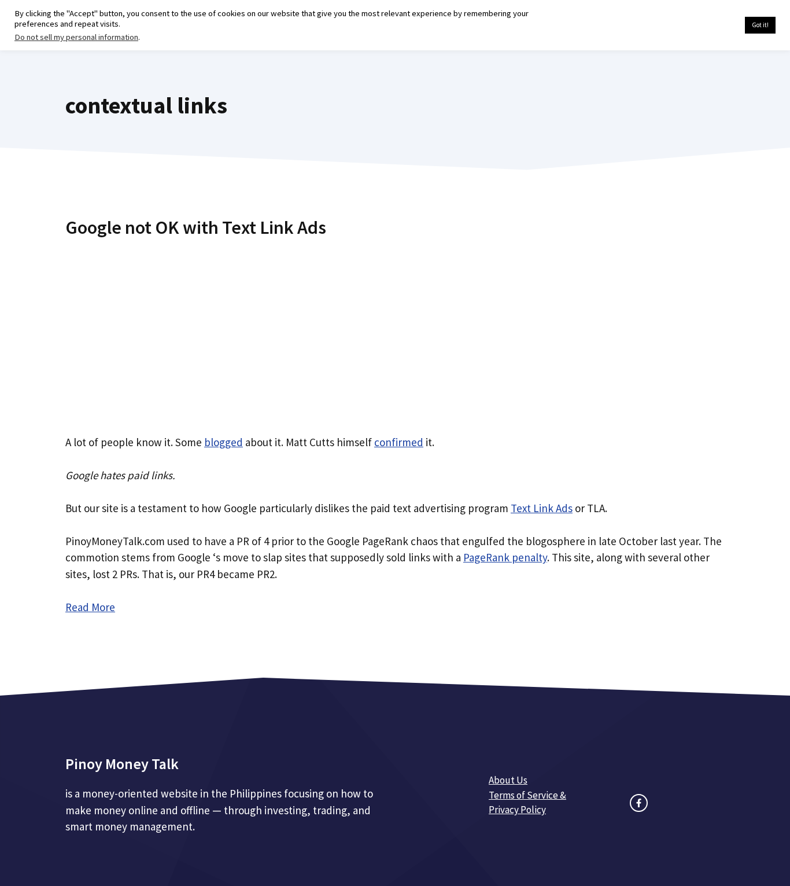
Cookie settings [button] (708, 25)
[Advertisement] (395, 332)
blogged (223, 442)
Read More (90, 607)
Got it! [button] (760, 25)
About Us (508, 780)
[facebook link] (639, 803)
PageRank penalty (505, 557)
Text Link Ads (542, 508)
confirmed (398, 442)
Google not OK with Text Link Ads (195, 227)
